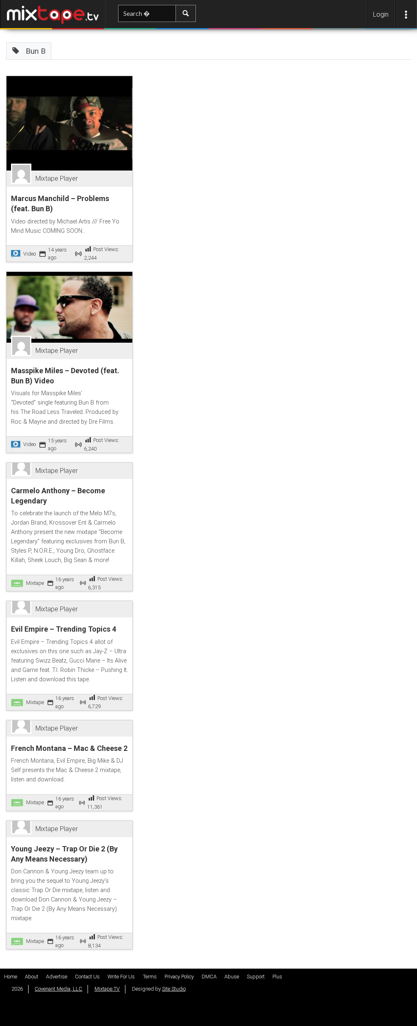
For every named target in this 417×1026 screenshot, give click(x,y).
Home (10, 976)
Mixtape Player (56, 178)
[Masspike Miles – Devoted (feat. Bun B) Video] (70, 307)
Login (380, 14)
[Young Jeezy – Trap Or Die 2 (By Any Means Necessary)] (23, 829)
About (31, 976)
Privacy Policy (179, 976)
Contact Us (87, 976)
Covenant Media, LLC (58, 989)
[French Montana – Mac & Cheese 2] (23, 728)
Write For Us (121, 976)
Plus (277, 976)
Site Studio (174, 989)
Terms (150, 976)
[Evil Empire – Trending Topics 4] (23, 609)
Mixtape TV (107, 989)
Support (256, 976)
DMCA (209, 976)
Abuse (231, 976)
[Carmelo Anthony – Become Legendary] (23, 471)
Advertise (56, 976)
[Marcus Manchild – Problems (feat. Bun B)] (70, 123)
